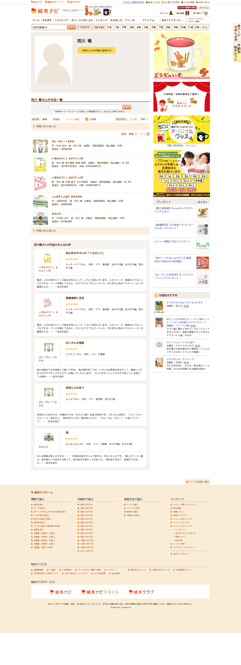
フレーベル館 (182, 325)
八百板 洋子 (62, 218)
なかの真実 (82, 182)
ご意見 (53, 570)
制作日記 (179, 540)
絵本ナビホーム (43, 492)
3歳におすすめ (86, 515)
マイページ (112, 570)
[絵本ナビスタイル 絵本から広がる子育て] (54, 1)
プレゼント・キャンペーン (184, 547)
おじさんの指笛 (75, 343)
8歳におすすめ (86, 533)
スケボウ (70, 399)
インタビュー (181, 530)
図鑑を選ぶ (38, 530)
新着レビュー (179, 512)
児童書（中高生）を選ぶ (44, 544)
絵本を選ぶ (38, 504)
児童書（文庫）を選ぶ (43, 547)
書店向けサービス (138, 570)
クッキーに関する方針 (133, 2)
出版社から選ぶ (133, 515)
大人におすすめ (87, 551)
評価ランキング (180, 515)
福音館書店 (98, 145)
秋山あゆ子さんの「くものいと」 (85, 253)
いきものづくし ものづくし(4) (67, 177)
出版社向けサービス (161, 570)
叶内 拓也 (61, 145)
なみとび (56, 214)
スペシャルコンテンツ (182, 526)
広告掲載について (183, 570)
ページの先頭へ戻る (199, 482)
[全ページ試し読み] (237, 40)
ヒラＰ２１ (71, 354)
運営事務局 (38, 570)
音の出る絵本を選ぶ (42, 519)
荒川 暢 (77, 145)
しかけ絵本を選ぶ (41, 515)
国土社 (179, 306)
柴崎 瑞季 (81, 163)
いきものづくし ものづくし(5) (67, 158)
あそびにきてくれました (185, 533)
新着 (45, 119)
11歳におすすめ (87, 544)
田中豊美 (69, 163)
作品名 (56, 119)
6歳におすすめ (86, 526)
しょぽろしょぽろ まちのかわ (67, 196)
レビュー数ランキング (182, 519)
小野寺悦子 (62, 201)
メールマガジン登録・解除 (89, 570)
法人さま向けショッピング (76, 573)
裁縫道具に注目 (75, 298)
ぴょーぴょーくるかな (63, 141)
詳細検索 (84, 27)
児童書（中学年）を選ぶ (44, 537)
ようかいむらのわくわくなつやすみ (185, 302)
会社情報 (116, 573)
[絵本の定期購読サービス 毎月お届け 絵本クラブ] (73, 1)
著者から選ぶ (132, 512)
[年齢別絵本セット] (237, 60)
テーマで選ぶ (132, 504)
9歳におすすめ (86, 537)
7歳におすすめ (86, 530)
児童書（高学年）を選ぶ (44, 540)
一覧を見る (201, 202)
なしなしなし (72, 444)
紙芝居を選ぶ (39, 522)
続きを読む (63, 287)
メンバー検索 (179, 544)
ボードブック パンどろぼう (181, 342)
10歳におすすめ (87, 540)
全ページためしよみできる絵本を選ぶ (50, 512)
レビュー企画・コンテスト (184, 504)
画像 (131, 134)
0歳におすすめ (86, 504)
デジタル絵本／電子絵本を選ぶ (47, 526)
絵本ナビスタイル (180, 554)
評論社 (179, 362)
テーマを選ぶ (39, 508)
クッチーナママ (74, 264)
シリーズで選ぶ (133, 508)
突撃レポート (181, 537)
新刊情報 (177, 508)
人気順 (92, 119)
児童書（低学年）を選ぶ (44, 533)
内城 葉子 (70, 182)
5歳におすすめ (86, 522)
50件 (143, 119)
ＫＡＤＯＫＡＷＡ (185, 345)
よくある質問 (99, 573)
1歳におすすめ (86, 508)
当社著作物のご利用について (46, 573)
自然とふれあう (75, 387)
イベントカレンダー (181, 522)
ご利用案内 (67, 570)
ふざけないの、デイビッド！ (181, 359)
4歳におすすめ (86, 519)
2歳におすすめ (86, 512)
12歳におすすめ (87, 547)
